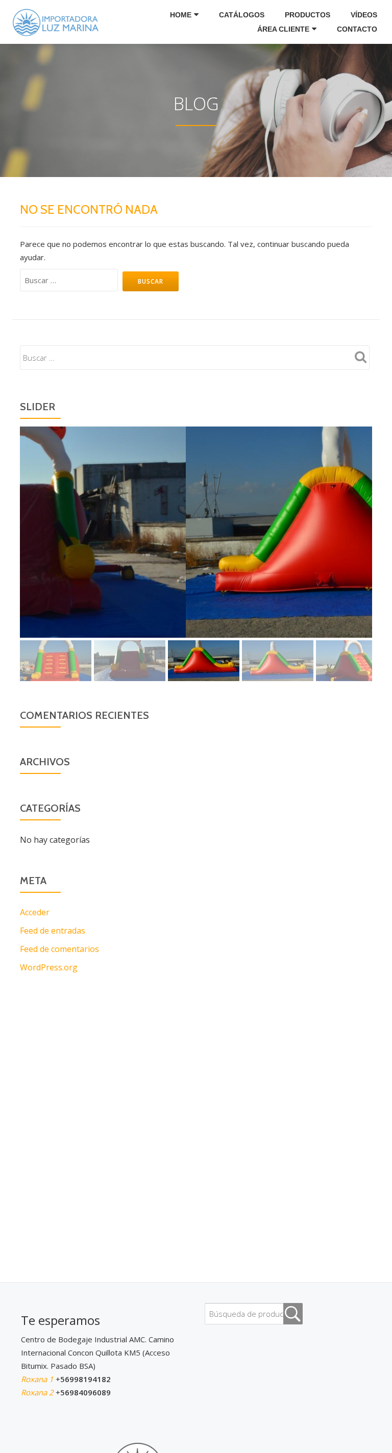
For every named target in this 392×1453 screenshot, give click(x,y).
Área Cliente (283, 29)
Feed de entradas (52, 930)
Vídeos (364, 15)
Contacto (357, 29)
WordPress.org (49, 967)
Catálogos (241, 15)
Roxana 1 (38, 1379)
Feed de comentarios (59, 949)
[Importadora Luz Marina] (58, 22)
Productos (307, 15)
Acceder (35, 912)
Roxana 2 (38, 1392)
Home (180, 15)
